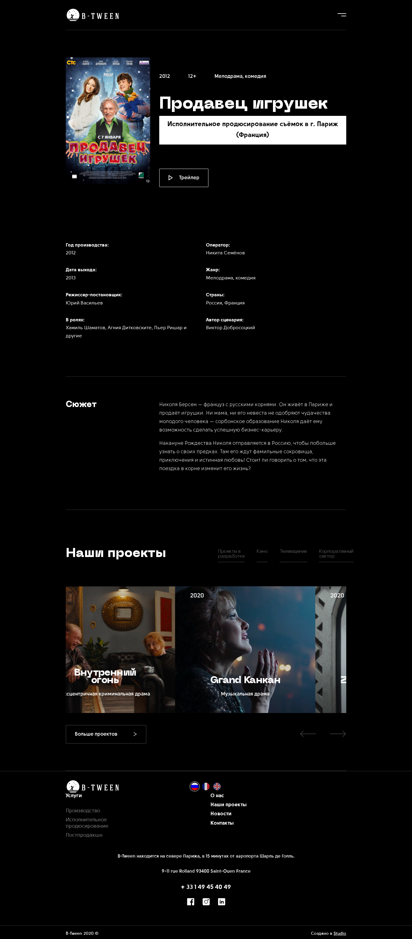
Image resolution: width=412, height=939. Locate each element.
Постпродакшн (84, 835)
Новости (221, 813)
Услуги (74, 795)
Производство (83, 810)
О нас (217, 795)
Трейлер (189, 177)
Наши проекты (229, 804)
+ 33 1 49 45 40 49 (206, 887)
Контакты (222, 823)
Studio (340, 933)
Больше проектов (96, 734)
